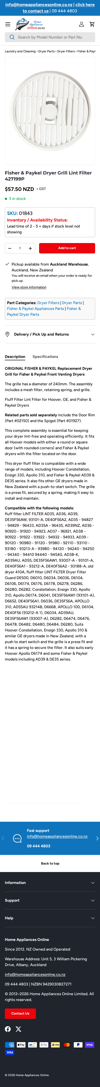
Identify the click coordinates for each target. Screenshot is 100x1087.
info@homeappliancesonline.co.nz (57, 836)
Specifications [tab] (45, 356)
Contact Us (20, 1013)
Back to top (50, 863)
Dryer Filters (66, 51)
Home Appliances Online (32, 1075)
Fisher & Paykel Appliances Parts (35, 308)
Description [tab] (15, 356)
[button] (92, 24)
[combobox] (50, 37)
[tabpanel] (50, 586)
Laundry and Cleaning (20, 51)
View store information (29, 287)
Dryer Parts (46, 51)
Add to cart (67, 248)
